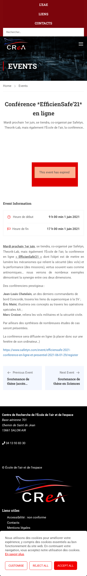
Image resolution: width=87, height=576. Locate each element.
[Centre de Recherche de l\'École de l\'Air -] (16, 43)
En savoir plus (14, 554)
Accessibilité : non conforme (26, 517)
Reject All (41, 565)
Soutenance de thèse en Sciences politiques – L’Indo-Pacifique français (65, 386)
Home (7, 86)
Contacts (13, 523)
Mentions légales (18, 528)
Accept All (65, 565)
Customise (16, 565)
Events (23, 86)
